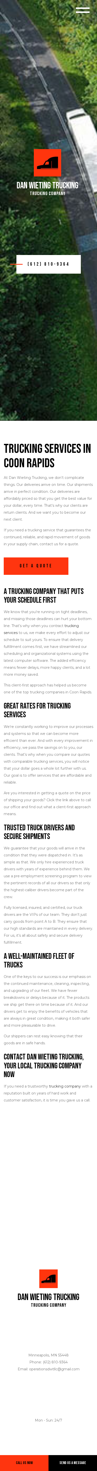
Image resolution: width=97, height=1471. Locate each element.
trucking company (65, 1086)
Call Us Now (24, 1463)
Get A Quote (36, 566)
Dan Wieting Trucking (47, 185)
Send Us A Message (72, 1463)
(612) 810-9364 (49, 264)
